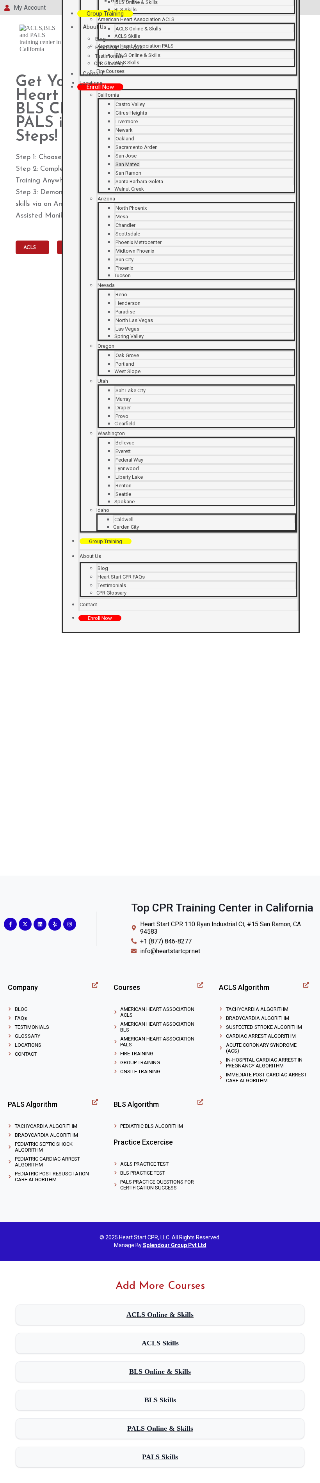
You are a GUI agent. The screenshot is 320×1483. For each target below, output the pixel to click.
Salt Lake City (131, 390)
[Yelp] (54, 924)
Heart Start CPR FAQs (121, 577)
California (108, 95)
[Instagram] (69, 924)
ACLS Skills (127, 36)
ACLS (30, 247)
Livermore (127, 121)
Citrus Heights (131, 113)
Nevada (106, 285)
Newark (124, 130)
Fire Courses (110, 71)
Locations (91, 83)
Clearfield (124, 423)
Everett (123, 451)
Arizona (106, 199)
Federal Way (129, 460)
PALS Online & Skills (138, 55)
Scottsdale (128, 234)
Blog (100, 39)
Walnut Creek (129, 189)
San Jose (126, 156)
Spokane (124, 501)
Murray (123, 399)
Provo (122, 416)
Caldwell (123, 519)
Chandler (125, 225)
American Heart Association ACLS (136, 19)
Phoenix (124, 268)
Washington (111, 433)
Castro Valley (130, 104)
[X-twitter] (25, 924)
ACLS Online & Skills (138, 29)
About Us (95, 26)
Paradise (125, 312)
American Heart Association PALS (136, 46)
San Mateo (128, 164)
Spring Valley (129, 336)
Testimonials (112, 585)
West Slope (127, 371)
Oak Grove (127, 355)
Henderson (128, 303)
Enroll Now (100, 86)
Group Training (105, 13)
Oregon (106, 346)
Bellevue (125, 443)
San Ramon (128, 173)
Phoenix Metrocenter (139, 242)
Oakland (125, 139)
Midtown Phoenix (135, 251)
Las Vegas (127, 329)
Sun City (124, 259)
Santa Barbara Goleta (139, 181)
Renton (124, 485)
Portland (125, 364)
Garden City (126, 527)
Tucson (122, 275)
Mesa (122, 216)
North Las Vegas (134, 320)
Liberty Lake (129, 477)
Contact (93, 73)
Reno (121, 294)
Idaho (102, 510)
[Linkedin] (40, 924)
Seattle (123, 494)
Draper (123, 408)
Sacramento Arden (137, 147)
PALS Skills (126, 62)
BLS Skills (125, 9)
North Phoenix (131, 208)
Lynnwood (127, 468)
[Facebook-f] (10, 924)
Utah (103, 381)
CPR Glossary (111, 593)
